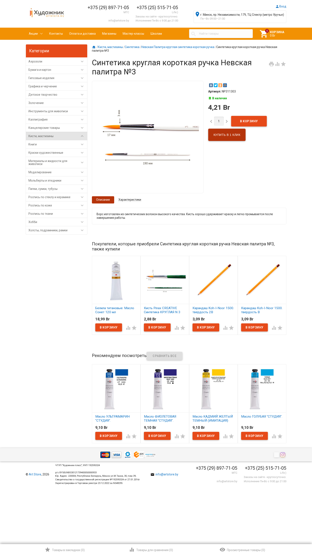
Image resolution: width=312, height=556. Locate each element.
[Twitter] (216, 85)
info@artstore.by (118, 20)
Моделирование (56, 172)
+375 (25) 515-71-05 (157, 7)
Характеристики (129, 199)
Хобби (56, 222)
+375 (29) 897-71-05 (108, 7)
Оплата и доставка (82, 33)
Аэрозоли (56, 61)
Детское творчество (56, 94)
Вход (280, 6)
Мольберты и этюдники (56, 180)
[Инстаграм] (283, 455)
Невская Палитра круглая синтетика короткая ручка (177, 47)
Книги (56, 144)
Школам (156, 33)
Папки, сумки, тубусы (56, 188)
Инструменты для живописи (56, 111)
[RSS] (277, 455)
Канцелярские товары (56, 127)
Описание (103, 199)
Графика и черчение (56, 86)
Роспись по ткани (56, 213)
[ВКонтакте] (211, 85)
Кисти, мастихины (56, 136)
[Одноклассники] (220, 85)
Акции (33, 33)
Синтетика (132, 47)
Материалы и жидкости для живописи (56, 162)
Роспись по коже (56, 205)
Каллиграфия (56, 119)
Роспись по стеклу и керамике (56, 197)
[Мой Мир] (225, 85)
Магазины (109, 33)
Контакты (56, 33)
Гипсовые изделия (56, 78)
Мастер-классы (133, 33)
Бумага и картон (56, 69)
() (65, 550)
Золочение (56, 102)
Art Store (35, 474)
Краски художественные (56, 152)
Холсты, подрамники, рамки (56, 230)
